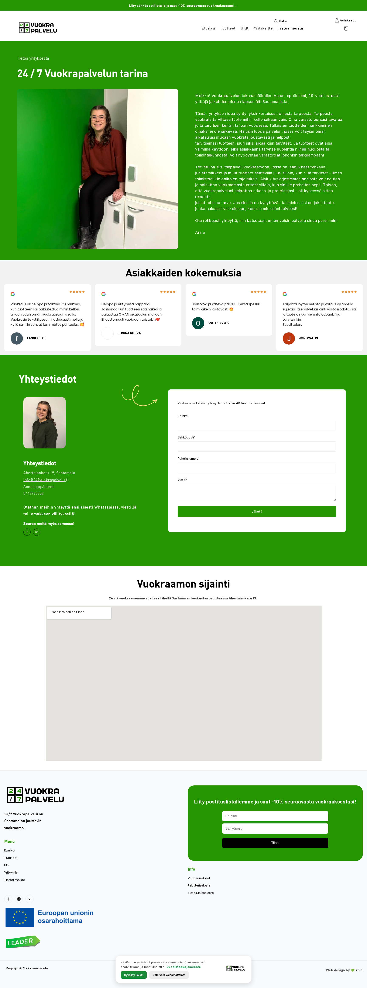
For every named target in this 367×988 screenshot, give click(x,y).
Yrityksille (11, 873)
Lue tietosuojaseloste (184, 966)
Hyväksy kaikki (133, 975)
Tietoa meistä (14, 880)
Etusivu (9, 850)
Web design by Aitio (344, 970)
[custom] (27, 532)
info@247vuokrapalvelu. (44, 479)
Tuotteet (11, 858)
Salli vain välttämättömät (169, 975)
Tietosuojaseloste (201, 893)
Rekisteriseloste (199, 886)
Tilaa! (275, 843)
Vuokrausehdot (199, 878)
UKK (7, 865)
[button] (327, 29)
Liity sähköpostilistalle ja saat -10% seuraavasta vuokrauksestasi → (183, 5)
